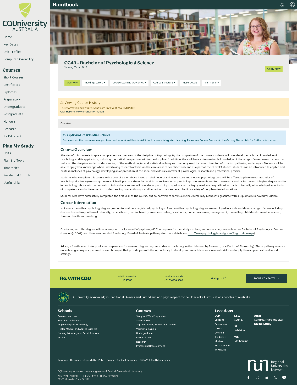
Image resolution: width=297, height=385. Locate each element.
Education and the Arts (70, 320)
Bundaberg (221, 324)
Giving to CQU (219, 278)
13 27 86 (127, 280)
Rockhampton (222, 345)
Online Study (262, 324)
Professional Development (150, 346)
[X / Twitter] (275, 377)
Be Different (12, 136)
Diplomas (9, 92)
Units (7, 153)
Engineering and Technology (73, 324)
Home (7, 37)
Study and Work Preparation (151, 316)
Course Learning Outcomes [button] (128, 82)
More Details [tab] (190, 82)
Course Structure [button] (163, 82)
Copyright (63, 360)
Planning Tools (13, 160)
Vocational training (146, 329)
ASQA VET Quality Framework (155, 360)
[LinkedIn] (266, 377)
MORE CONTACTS (265, 278)
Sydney (238, 320)
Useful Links (11, 182)
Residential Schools (16, 175)
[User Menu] (292, 4)
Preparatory (12, 99)
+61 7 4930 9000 (173, 280)
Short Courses (13, 77)
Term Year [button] (211, 82)
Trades (61, 337)
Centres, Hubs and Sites (269, 320)
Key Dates (10, 44)
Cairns (218, 328)
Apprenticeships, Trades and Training (156, 324)
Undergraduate (14, 107)
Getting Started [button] (94, 82)
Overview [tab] (72, 82)
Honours (9, 121)
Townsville (220, 349)
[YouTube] (284, 377)
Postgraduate (13, 114)
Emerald (219, 332)
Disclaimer (75, 360)
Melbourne (241, 341)
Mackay (219, 341)
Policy (101, 360)
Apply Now (273, 69)
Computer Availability (18, 59)
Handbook (66, 5)
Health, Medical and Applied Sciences (77, 329)
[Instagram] (257, 377)
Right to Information (127, 360)
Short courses (143, 320)
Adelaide (239, 330)
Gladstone (220, 337)
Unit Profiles (12, 52)
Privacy (110, 360)
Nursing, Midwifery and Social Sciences (78, 333)
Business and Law (67, 316)
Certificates (11, 85)
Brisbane (219, 319)
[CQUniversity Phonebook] (282, 4)
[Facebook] (248, 377)
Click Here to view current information (82, 112)
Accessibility (90, 360)
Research (9, 129)
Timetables (11, 168)
